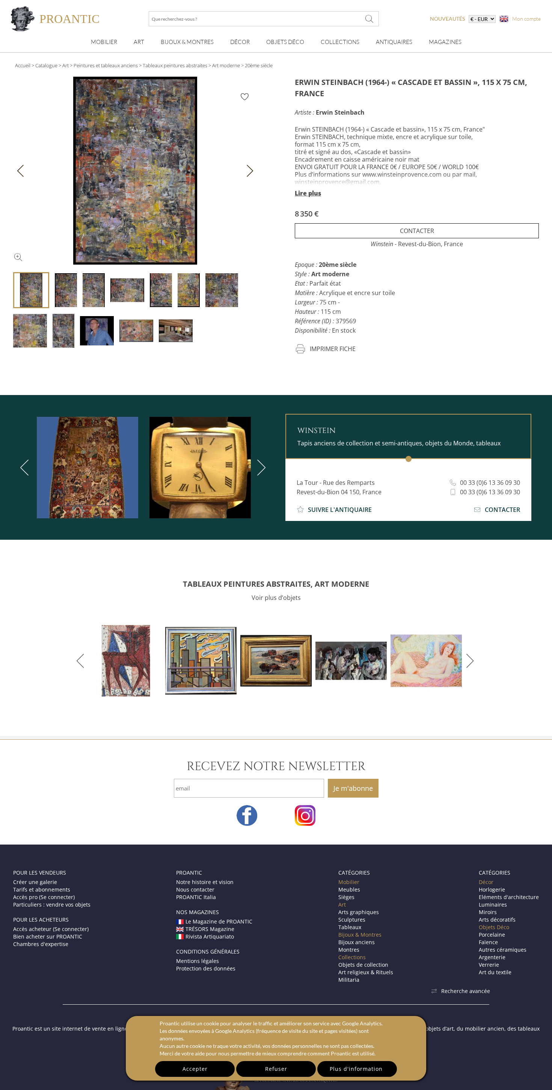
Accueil (22, 65)
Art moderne (226, 65)
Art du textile (495, 972)
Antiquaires (394, 41)
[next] (259, 467)
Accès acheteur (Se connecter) (51, 929)
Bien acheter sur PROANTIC (47, 936)
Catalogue (46, 65)
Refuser (276, 1068)
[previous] (25, 467)
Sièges (346, 897)
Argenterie (492, 957)
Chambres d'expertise (40, 944)
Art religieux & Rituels (365, 972)
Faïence (488, 942)
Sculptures (351, 919)
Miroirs (488, 912)
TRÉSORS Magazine (210, 929)
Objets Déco (285, 41)
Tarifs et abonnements (41, 889)
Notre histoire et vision (205, 882)
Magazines (445, 41)
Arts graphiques (358, 912)
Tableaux (349, 927)
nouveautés (447, 18)
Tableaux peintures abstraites (175, 65)
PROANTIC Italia (196, 897)
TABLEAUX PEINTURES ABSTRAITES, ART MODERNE (276, 584)
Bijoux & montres (187, 41)
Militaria (348, 979)
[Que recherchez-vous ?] (369, 19)
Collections (340, 41)
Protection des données (205, 968)
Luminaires (493, 904)
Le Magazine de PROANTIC (219, 921)
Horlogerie (492, 889)
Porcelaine (492, 934)
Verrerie (489, 964)
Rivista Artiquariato (210, 936)
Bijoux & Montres (360, 934)
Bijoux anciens (356, 942)
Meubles (349, 889)
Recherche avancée (465, 991)
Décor (240, 41)
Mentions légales (197, 960)
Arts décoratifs (497, 919)
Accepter (195, 1068)
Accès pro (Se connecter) (44, 897)
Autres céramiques (502, 949)
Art (139, 41)
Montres (348, 949)
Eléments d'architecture (509, 897)
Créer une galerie (35, 882)
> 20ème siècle (257, 65)
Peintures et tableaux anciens (106, 65)
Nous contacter (195, 889)
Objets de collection (363, 964)
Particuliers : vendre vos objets (51, 904)
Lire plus (308, 193)
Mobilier (104, 41)
